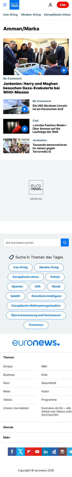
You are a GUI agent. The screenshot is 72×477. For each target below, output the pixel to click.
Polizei (55, 276)
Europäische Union (57, 14)
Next (6, 383)
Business (9, 374)
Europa (7, 366)
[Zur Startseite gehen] (14, 5)
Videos (7, 399)
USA (37, 286)
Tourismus (36, 324)
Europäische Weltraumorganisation (36, 305)
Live (63, 4)
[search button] (65, 242)
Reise (6, 391)
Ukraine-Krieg (31, 14)
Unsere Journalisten (16, 407)
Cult (36, 120)
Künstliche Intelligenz (46, 296)
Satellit (15, 296)
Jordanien (40, 140)
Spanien (17, 286)
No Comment (12, 78)
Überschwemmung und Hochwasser (36, 315)
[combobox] (36, 242)
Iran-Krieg (10, 14)
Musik (56, 286)
